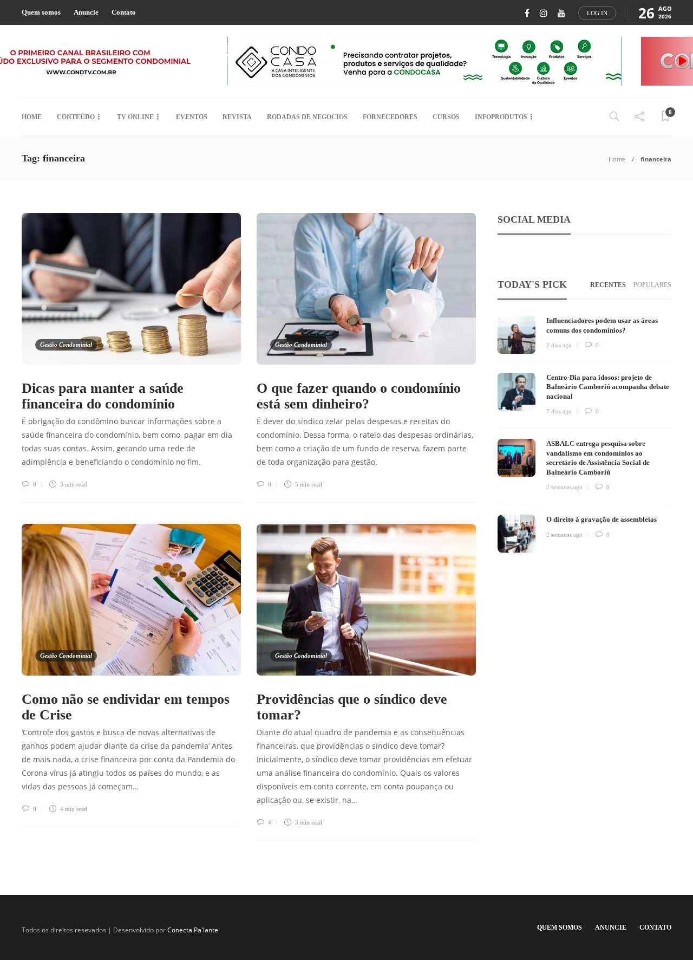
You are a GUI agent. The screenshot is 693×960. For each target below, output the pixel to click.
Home (32, 117)
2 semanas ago (564, 487)
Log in (597, 13)
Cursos (446, 117)
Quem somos (41, 12)
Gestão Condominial (66, 344)
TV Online (135, 117)
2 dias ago (559, 345)
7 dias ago (559, 411)
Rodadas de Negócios (307, 117)
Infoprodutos (501, 117)
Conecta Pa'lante (192, 930)
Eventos (191, 117)
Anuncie (86, 12)
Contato (124, 12)
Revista (237, 117)
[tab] (608, 285)
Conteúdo (76, 117)
